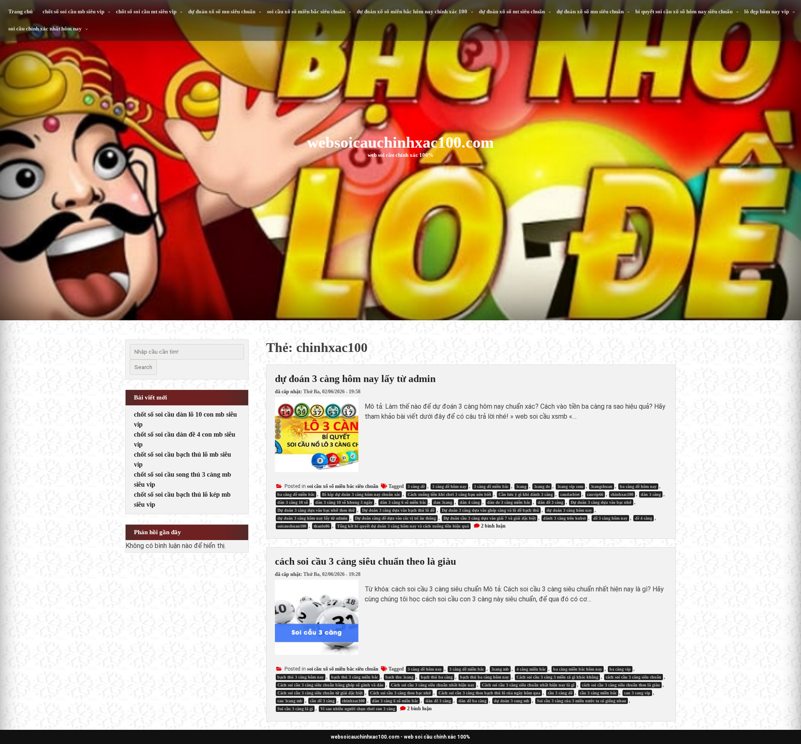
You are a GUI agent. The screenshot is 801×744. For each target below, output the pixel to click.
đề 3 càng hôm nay (610, 518)
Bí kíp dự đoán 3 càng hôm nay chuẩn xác (361, 494)
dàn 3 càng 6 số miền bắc (403, 502)
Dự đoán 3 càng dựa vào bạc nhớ (601, 502)
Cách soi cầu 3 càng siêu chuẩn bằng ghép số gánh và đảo (330, 685)
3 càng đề (416, 486)
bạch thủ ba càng (437, 677)
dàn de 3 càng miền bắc (508, 502)
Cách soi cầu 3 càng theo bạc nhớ (400, 693)
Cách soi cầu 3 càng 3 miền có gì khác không (557, 677)
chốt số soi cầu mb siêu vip (73, 11)
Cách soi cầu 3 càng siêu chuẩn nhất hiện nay (432, 685)
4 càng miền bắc (531, 669)
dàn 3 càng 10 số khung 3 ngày (344, 502)
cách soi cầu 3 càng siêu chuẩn (633, 677)
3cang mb (500, 669)
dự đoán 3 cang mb (511, 701)
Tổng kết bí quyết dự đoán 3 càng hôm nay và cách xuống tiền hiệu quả (403, 526)
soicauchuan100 (291, 526)
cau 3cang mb (289, 701)
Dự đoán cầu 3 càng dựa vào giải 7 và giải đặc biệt (489, 518)
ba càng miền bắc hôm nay (577, 669)
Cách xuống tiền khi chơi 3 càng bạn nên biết (449, 494)
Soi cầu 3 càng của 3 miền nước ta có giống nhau (581, 701)
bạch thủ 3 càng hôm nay (300, 677)
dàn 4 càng (470, 502)
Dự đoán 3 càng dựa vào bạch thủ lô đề (398, 510)
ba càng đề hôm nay (638, 486)
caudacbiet (569, 494)
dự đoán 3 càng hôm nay (569, 510)
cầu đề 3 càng (322, 701)
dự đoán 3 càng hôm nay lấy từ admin (355, 378)
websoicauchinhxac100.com (400, 142)
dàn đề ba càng (472, 701)
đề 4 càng (643, 518)
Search (143, 367)
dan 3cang (442, 502)
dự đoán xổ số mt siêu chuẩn (512, 11)
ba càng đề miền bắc (296, 494)
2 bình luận (493, 526)
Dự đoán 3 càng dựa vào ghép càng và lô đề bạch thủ (490, 510)
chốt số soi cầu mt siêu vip (146, 11)
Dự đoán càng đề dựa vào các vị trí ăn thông (395, 518)
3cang (521, 486)
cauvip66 (595, 494)
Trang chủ (20, 11)
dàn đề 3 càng (550, 502)
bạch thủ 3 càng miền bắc (354, 677)
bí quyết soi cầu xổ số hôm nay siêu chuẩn (684, 11)
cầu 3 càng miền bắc (598, 693)
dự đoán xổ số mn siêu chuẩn (221, 11)
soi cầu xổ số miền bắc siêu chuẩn (306, 11)
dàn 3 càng (651, 494)
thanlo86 (322, 526)
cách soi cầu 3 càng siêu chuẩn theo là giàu (365, 561)
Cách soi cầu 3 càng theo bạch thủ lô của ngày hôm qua (489, 693)
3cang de (542, 486)
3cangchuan (601, 486)
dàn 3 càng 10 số (292, 502)
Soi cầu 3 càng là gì (295, 708)
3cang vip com (570, 486)
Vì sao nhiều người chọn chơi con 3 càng (357, 708)
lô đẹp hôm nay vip (766, 11)
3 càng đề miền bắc (491, 486)
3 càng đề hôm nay (449, 486)
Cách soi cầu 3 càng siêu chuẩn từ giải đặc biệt (320, 693)
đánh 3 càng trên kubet (564, 518)
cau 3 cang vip (637, 693)
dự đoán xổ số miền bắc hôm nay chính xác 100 (412, 11)
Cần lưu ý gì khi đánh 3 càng (526, 494)
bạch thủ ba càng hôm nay (484, 677)
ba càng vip (620, 669)
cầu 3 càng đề (560, 693)
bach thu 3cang (399, 677)
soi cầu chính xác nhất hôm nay (45, 28)
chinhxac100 (622, 494)
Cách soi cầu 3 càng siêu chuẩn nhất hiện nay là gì (528, 685)
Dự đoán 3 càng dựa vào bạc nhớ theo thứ (316, 510)
